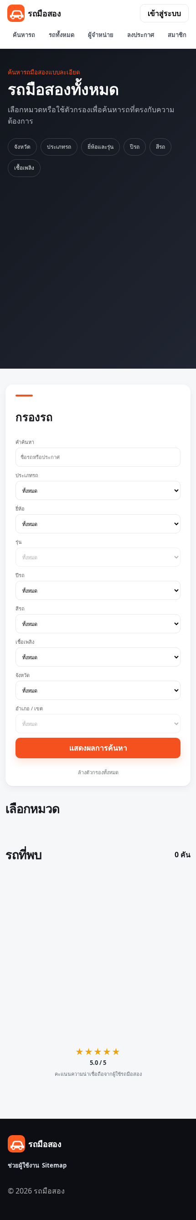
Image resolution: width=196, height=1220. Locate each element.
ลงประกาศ (140, 35)
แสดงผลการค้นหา (98, 748)
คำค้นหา (24, 441)
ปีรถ (134, 147)
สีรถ (160, 147)
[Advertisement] (98, 271)
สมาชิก (177, 35)
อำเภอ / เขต (29, 708)
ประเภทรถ (59, 147)
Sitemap (54, 1165)
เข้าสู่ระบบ (164, 13)
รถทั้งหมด (61, 35)
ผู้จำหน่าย (100, 35)
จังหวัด (22, 147)
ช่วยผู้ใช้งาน (23, 1165)
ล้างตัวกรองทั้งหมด (98, 772)
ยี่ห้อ (20, 508)
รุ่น (18, 541)
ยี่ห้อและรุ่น (100, 147)
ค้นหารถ (24, 35)
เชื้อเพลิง (24, 168)
